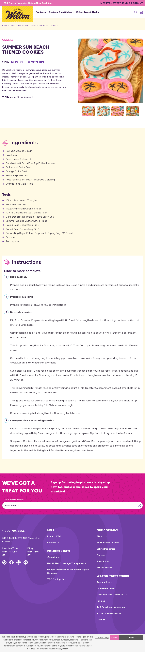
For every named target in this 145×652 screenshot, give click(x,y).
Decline (131, 637)
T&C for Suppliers (57, 579)
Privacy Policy (62, 649)
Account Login (104, 582)
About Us (102, 536)
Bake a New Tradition (40, 3)
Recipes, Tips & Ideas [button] (60, 12)
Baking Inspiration (106, 548)
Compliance (53, 557)
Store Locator (104, 567)
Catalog (101, 619)
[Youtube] (26, 562)
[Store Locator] (141, 12)
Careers (101, 555)
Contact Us (53, 542)
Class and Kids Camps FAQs (112, 594)
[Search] (135, 12)
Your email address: (14, 499)
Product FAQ (54, 536)
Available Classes (106, 588)
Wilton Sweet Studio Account (123, 3)
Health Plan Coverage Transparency (66, 563)
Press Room (103, 561)
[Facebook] (12, 62)
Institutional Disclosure (109, 613)
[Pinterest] (16, 62)
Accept (114, 637)
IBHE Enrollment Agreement (111, 607)
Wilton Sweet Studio (108, 542)
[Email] (21, 62)
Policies (101, 601)
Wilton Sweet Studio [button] (87, 12)
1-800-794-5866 (13, 531)
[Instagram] (18, 562)
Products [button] (41, 12)
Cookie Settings (102, 637)
